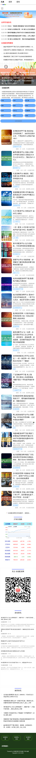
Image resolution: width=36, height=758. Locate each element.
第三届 (27, 100)
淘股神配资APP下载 (17, 449)
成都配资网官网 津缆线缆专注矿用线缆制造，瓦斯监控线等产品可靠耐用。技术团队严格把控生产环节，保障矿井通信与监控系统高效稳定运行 (24, 553)
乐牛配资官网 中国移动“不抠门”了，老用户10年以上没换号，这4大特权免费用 (23, 475)
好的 (14, 115)
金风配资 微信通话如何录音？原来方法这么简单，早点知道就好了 (24, 649)
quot (2, 110)
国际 (2, 105)
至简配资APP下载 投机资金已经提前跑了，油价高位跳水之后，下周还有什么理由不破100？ (24, 135)
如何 (14, 105)
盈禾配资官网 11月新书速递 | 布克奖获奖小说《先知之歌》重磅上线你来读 (24, 316)
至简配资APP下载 (17, 146)
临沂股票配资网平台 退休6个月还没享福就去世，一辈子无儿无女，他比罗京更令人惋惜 (24, 297)
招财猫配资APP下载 (17, 681)
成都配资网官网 (16, 566)
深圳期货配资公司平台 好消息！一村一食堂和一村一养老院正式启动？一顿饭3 (24, 358)
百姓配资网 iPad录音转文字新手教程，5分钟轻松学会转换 (23, 532)
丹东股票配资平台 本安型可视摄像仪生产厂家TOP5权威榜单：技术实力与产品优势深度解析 (24, 576)
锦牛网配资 (15, 505)
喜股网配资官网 (16, 205)
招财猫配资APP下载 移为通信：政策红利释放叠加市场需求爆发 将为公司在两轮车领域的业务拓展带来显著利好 (24, 669)
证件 (14, 427)
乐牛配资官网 (16, 486)
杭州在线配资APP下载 (18, 289)
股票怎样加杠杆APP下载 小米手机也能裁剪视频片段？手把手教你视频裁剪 (24, 614)
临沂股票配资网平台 (17, 307)
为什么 (15, 110)
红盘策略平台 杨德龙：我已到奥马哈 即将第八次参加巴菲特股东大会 (23, 176)
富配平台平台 (16, 272)
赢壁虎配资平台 (16, 167)
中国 (2, 100)
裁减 (14, 625)
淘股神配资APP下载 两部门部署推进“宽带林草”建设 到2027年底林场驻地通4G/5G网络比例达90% (23, 437)
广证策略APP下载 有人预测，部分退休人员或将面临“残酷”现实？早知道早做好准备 (23, 378)
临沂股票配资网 (16, 467)
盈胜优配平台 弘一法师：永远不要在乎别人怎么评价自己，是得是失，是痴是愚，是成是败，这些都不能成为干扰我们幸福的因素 (24, 337)
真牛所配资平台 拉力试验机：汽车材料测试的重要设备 (24, 244)
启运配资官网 (16, 606)
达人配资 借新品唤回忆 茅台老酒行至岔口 (16, 53)
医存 (14, 369)
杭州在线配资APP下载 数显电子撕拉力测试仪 (23, 279)
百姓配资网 (15, 542)
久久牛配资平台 (16, 221)
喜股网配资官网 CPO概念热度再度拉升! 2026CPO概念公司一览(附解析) (24, 194)
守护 (14, 100)
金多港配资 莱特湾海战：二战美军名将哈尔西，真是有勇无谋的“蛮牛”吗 (24, 689)
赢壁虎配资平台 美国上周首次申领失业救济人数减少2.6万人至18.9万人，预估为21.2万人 (24, 156)
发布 (2, 115)
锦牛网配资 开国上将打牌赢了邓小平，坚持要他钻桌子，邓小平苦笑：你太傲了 (24, 494)
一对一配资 (15, 237)
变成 (26, 115)
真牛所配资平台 (16, 254)
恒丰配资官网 (16, 409)
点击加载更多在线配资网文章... (18, 708)
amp (26, 105)
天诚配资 (27, 110)
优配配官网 (15, 639)
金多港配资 (15, 699)
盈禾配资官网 (16, 326)
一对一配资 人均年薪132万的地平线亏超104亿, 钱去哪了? (24, 228)
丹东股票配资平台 (17, 587)
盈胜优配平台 (16, 350)
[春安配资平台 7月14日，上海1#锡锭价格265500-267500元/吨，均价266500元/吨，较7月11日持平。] (18, 74)
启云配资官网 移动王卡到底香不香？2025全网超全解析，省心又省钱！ (23, 595)
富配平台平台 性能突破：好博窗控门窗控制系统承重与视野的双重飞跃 (24, 262)
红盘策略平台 (16, 186)
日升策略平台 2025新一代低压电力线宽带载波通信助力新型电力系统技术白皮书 (24, 513)
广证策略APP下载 (17, 390)
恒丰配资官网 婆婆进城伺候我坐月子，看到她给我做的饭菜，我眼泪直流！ (24, 398)
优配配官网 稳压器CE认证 (22, 631)
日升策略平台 (16, 524)
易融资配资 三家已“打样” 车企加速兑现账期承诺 (18, 56)
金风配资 (15, 660)
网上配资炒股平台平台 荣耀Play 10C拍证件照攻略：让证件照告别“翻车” (24, 417)
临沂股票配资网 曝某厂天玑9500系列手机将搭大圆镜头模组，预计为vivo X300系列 (23, 457)
